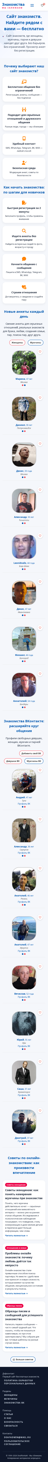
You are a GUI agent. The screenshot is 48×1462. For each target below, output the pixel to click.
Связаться (11, 1425)
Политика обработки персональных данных (19, 1382)
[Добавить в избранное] (40, 351)
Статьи (8, 1414)
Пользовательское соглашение (17, 1443)
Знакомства (13, 4)
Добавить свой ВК (31, 753)
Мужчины (35, 342)
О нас (8, 1418)
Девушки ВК (13, 761)
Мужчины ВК (34, 761)
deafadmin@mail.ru (17, 1437)
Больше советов (24, 1359)
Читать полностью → (16, 1235)
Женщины (17, 342)
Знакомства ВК (14, 1402)
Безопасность (13, 1422)
